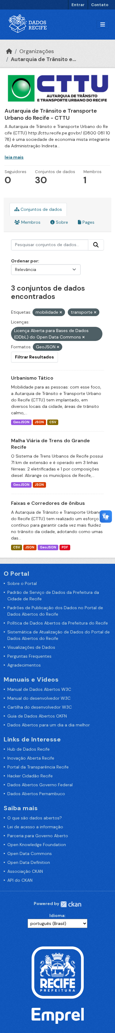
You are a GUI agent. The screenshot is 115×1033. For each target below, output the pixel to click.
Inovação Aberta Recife (30, 758)
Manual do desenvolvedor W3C (39, 698)
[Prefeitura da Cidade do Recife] (58, 972)
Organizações (36, 51)
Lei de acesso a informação (35, 827)
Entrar (78, 4)
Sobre (61, 222)
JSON (39, 422)
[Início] (9, 51)
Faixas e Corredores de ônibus (48, 503)
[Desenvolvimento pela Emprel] (58, 1015)
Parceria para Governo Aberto (37, 835)
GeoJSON (21, 422)
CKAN (70, 904)
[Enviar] (96, 244)
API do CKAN (20, 880)
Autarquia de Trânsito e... (43, 59)
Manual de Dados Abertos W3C (39, 689)
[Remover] (60, 312)
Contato (99, 4)
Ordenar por (24, 261)
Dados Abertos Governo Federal (40, 784)
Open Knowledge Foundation (36, 844)
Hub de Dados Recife (28, 749)
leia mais (14, 157)
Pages (87, 222)
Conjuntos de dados (40, 209)
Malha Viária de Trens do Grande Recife (50, 443)
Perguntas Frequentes (29, 656)
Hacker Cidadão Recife (30, 776)
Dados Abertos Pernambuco (36, 793)
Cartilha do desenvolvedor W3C (39, 707)
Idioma (56, 915)
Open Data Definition (28, 862)
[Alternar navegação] (102, 24)
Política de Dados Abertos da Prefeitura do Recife (57, 623)
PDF (65, 547)
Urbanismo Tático (32, 378)
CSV (52, 422)
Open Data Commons (29, 853)
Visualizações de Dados (31, 647)
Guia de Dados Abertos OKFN (37, 716)
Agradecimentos (24, 665)
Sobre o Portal (22, 583)
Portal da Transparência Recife (38, 767)
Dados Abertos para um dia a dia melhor (48, 725)
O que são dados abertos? (34, 818)
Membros (30, 222)
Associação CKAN (25, 871)
